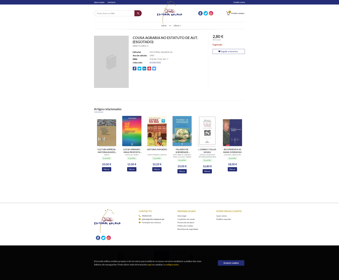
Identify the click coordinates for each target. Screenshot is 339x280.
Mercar (107, 169)
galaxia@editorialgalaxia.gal (153, 219)
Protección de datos (185, 222)
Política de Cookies (185, 226)
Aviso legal (181, 216)
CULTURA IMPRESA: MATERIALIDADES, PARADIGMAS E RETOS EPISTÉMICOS (107, 150)
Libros (177, 25)
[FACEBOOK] (200, 13)
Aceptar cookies (231, 263)
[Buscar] (138, 13)
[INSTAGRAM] (211, 13)
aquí (149, 264)
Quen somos (99, 2)
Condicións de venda (186, 219)
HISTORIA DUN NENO (157, 149)
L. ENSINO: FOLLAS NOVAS (207, 150)
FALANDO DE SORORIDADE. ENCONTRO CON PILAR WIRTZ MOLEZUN (182, 150)
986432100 (146, 216)
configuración (172, 264)
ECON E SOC (155, 62)
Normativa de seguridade (187, 229)
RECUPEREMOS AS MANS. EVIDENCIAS (232, 150)
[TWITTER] (206, 13)
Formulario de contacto (151, 222)
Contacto (111, 2)
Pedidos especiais (223, 219)
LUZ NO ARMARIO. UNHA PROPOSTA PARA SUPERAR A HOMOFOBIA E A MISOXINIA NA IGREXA (131, 150)
